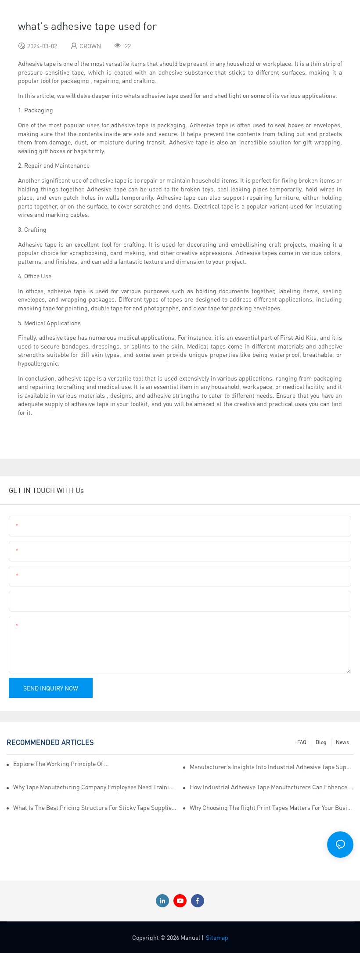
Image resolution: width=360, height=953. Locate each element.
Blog (321, 742)
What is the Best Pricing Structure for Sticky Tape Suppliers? (95, 807)
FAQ (301, 742)
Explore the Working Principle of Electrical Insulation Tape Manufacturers (61, 763)
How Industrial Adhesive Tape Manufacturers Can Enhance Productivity (271, 787)
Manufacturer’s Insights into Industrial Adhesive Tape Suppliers (271, 766)
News (342, 742)
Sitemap (217, 937)
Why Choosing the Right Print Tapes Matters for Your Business (271, 807)
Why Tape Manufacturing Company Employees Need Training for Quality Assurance (95, 787)
